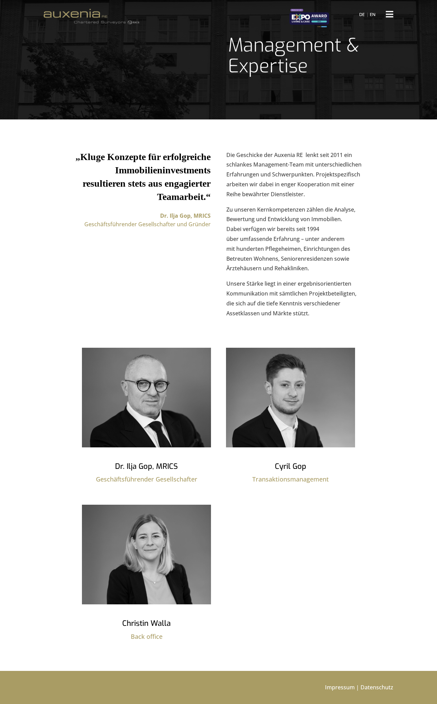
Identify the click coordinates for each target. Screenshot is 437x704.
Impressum (340, 687)
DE (362, 14)
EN (373, 14)
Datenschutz (377, 687)
